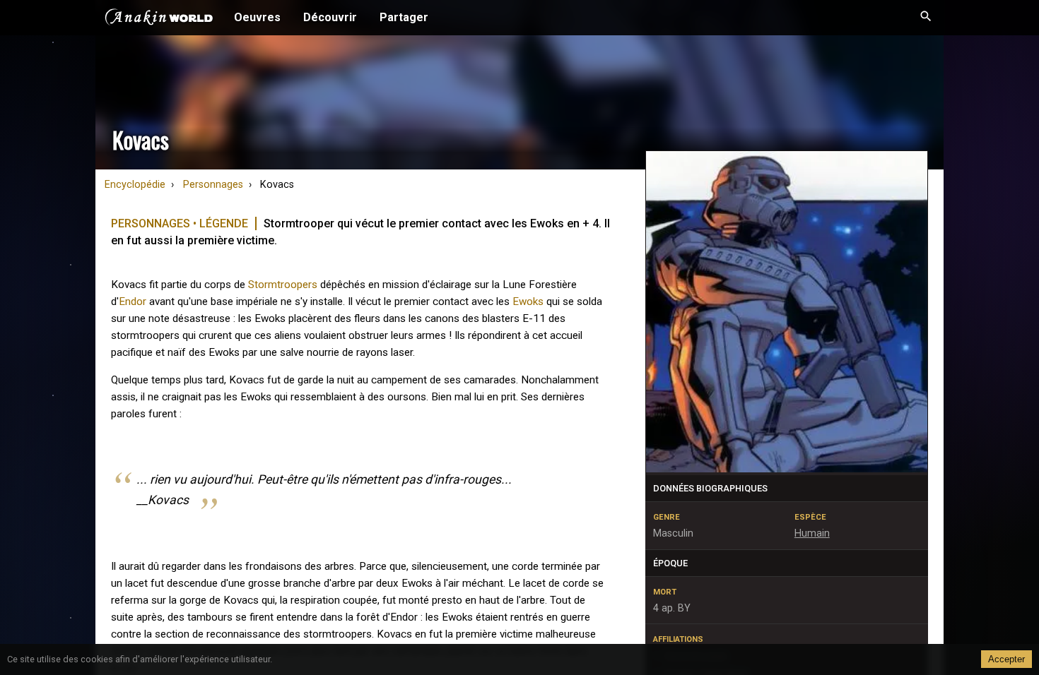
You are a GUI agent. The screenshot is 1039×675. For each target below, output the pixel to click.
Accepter (1006, 659)
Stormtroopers (282, 284)
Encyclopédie (135, 185)
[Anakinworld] (159, 19)
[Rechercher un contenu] (926, 17)
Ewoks (528, 301)
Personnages (213, 185)
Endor (132, 301)
